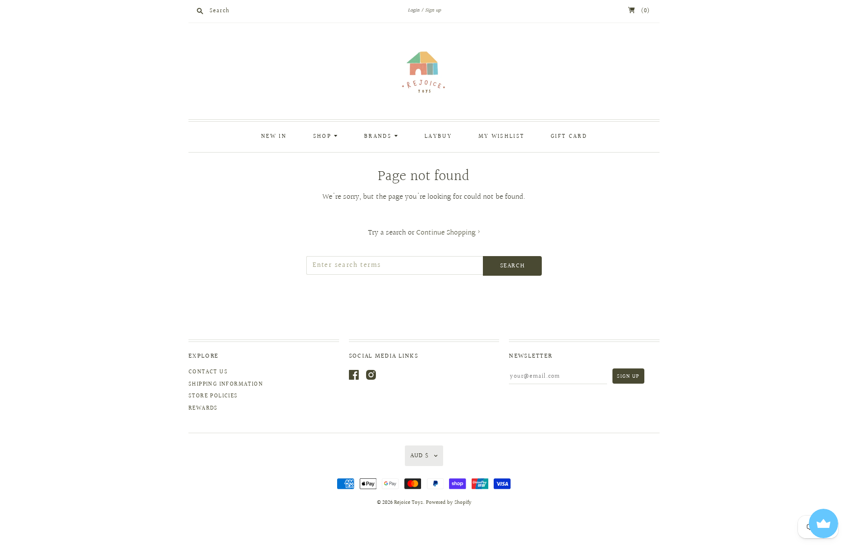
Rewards (203, 408)
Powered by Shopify (449, 502)
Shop (323, 136)
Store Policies (213, 396)
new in (274, 136)
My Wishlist (501, 136)
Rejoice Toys (408, 502)
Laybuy (438, 136)
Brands (379, 136)
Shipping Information (225, 384)
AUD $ (419, 456)
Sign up (433, 10)
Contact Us (208, 372)
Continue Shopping (448, 233)
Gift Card (569, 136)
